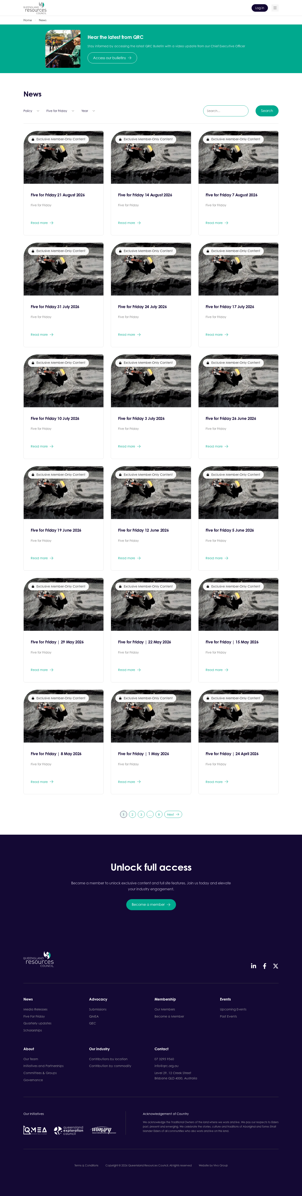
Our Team (30, 1059)
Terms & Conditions (86, 1165)
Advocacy (98, 999)
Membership (165, 999)
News (28, 999)
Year (84, 111)
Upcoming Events (233, 1009)
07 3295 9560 (164, 1059)
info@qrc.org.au (167, 1066)
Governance (33, 1080)
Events (225, 999)
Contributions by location (108, 1059)
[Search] (275, 7)
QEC (92, 1023)
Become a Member (169, 1016)
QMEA (94, 1016)
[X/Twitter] (276, 966)
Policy (27, 111)
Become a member (148, 904)
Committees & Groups (40, 1073)
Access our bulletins (109, 58)
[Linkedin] (253, 966)
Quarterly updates (37, 1023)
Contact (161, 1049)
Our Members (165, 1009)
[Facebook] (265, 966)
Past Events (228, 1016)
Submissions (97, 1009)
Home (27, 20)
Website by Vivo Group (213, 1165)
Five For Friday (34, 1016)
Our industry (99, 1049)
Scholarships (32, 1030)
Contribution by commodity (110, 1066)
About (28, 1049)
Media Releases (35, 1009)
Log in (259, 8)
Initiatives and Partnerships (43, 1066)
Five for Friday (56, 111)
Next (170, 814)
